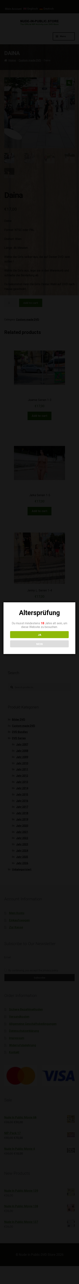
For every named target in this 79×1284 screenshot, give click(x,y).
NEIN (39, 644)
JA (39, 634)
